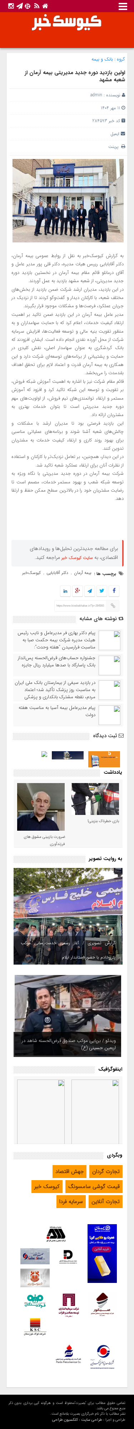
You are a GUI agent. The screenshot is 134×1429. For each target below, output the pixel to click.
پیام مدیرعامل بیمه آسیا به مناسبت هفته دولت (57, 711)
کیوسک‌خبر (31, 572)
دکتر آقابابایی (57, 572)
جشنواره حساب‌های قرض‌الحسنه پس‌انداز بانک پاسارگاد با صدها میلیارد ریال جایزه (56, 662)
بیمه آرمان (82, 572)
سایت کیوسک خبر (77, 557)
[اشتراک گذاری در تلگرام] (90, 591)
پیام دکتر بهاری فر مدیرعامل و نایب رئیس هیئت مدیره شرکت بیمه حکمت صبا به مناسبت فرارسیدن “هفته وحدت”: (56, 640)
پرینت (114, 146)
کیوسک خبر (47, 1186)
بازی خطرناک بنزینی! (103, 821)
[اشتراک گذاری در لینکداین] (65, 591)
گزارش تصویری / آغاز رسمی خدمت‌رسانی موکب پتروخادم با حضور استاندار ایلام (68, 950)
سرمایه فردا (71, 1201)
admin (96, 95)
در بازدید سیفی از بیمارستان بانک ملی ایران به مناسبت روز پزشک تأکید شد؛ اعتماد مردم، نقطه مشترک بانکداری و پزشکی (55, 690)
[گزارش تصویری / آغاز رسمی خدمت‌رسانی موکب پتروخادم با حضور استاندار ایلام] (68, 916)
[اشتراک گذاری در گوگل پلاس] (77, 591)
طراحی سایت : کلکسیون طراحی (77, 1420)
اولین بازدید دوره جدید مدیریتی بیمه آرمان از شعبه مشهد (75, 76)
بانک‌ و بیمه (102, 59)
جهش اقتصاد (69, 1171)
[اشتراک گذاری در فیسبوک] (114, 591)
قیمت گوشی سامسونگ (94, 1186)
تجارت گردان (106, 1171)
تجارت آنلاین (105, 1201)
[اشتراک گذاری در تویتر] (101, 591)
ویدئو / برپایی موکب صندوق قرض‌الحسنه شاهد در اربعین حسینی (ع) (69, 1044)
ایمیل (114, 133)
